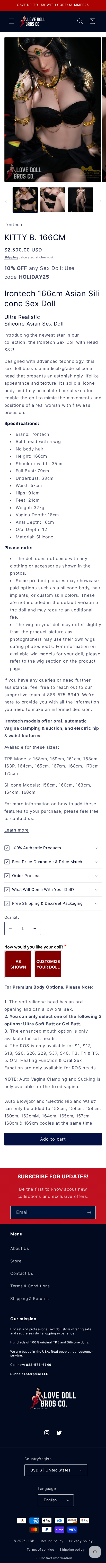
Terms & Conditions (30, 1286)
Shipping (11, 257)
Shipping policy (72, 1549)
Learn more (16, 830)
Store (15, 1261)
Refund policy (52, 1541)
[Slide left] (5, 201)
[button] (11, 21)
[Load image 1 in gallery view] (25, 199)
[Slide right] (100, 201)
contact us (21, 818)
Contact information (55, 1558)
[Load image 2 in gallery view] (52, 199)
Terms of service (40, 1549)
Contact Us (21, 1273)
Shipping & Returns (29, 1298)
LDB (31, 1541)
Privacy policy (81, 1541)
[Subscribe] (89, 1212)
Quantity (12, 917)
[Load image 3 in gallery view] (80, 199)
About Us (19, 1248)
